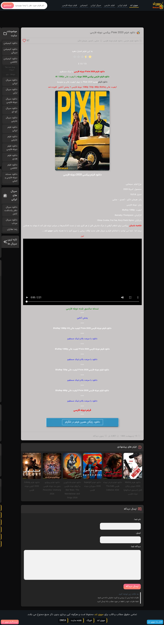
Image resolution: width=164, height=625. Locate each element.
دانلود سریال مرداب (11, 221)
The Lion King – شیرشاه (10, 68)
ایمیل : (138, 533)
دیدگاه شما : (135, 546)
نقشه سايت (76, 620)
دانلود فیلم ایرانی (12, 128)
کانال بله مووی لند (155, 622)
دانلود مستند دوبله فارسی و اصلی (11, 178)
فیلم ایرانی (122, 5)
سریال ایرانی (96, 5)
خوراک (89, 620)
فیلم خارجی (109, 5)
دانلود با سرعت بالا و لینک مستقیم (82, 338)
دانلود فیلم (102, 82)
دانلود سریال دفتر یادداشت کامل (10, 210)
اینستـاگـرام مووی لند (10, 622)
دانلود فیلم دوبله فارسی (112, 40)
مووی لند (134, 5)
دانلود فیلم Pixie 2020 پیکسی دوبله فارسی (112, 32)
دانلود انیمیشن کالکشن (10, 60)
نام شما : (137, 519)
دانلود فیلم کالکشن (12, 166)
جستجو (8, 5)
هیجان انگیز (82, 40)
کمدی (91, 40)
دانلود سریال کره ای (11, 110)
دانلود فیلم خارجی (131, 40)
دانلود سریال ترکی (11, 91)
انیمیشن (83, 5)
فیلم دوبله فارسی (69, 5)
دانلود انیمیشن (10, 43)
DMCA (63, 620)
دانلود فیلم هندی (12, 157)
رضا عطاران (12, 229)
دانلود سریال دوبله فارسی (11, 100)
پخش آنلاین (82, 318)
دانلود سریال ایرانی (11, 81)
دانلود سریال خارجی (11, 119)
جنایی (97, 40)
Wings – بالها (10, 74)
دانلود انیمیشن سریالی (10, 51)
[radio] (90, 58)
